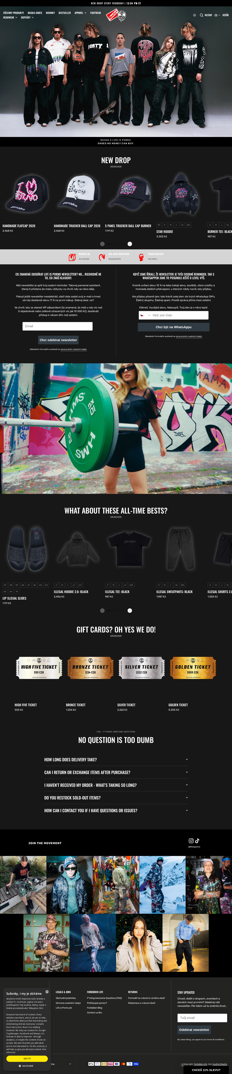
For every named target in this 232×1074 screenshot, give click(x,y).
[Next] (130, 244)
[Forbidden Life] (116, 15)
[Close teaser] (182, 1065)
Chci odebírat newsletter (58, 340)
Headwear (8, 17)
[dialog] (27, 1029)
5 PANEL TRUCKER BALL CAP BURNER (128, 226)
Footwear (95, 13)
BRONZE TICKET (75, 705)
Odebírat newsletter (194, 1030)
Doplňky (25, 17)
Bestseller (65, 13)
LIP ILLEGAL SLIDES (14, 598)
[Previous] (102, 244)
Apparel (79, 13)
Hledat (208, 15)
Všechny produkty (13, 13)
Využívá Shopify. (219, 1064)
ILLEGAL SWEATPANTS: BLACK (174, 592)
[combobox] (145, 315)
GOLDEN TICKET (178, 705)
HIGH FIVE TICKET (26, 705)
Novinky (50, 13)
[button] (194, 15)
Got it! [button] (27, 1058)
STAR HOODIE (164, 231)
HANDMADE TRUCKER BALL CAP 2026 (77, 226)
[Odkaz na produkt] (27, 201)
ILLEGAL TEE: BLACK (117, 592)
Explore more (116, 166)
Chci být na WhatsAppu (173, 327)
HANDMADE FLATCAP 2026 (19, 226)
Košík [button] (226, 15)
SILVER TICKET (126, 705)
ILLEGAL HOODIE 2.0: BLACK (71, 592)
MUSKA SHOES (35, 13)
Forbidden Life (200, 1064)
